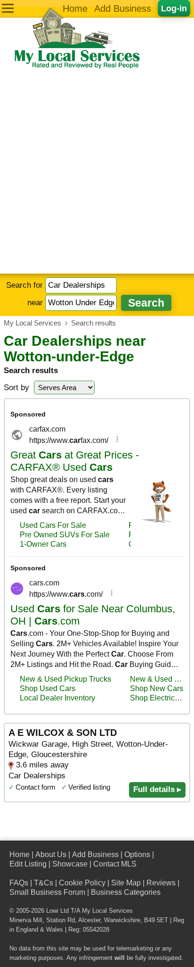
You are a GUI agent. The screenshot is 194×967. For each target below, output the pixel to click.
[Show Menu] (8, 8)
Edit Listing (28, 864)
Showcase (70, 864)
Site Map (126, 883)
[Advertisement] (97, 172)
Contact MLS (115, 864)
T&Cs (43, 883)
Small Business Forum (47, 892)
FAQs (18, 883)
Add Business (122, 8)
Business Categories (126, 892)
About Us (50, 854)
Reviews (161, 883)
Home (75, 8)
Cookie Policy (82, 883)
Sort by (16, 387)
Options (137, 854)
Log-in (174, 8)
